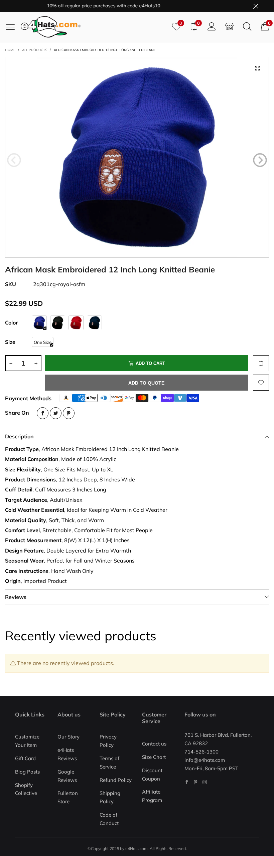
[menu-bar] (13, 26)
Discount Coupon (152, 774)
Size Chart (154, 757)
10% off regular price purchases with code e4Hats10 (94, 6)
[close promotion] (256, 6)
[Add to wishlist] (261, 383)
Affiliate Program (152, 796)
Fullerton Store (67, 797)
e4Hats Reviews (67, 754)
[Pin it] (69, 413)
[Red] (76, 322)
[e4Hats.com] (94, 27)
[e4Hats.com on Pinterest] (195, 782)
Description (19, 436)
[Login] (212, 26)
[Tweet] (55, 413)
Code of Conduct (109, 819)
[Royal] (39, 322)
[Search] (247, 26)
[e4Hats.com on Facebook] (186, 782)
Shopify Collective (26, 789)
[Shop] (229, 26)
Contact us (154, 743)
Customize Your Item (27, 740)
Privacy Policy (108, 740)
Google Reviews (67, 776)
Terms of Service (109, 762)
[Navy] (94, 322)
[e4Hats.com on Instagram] (205, 782)
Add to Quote (146, 383)
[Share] (42, 413)
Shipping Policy (110, 797)
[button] (14, 160)
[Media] (257, 68)
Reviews (15, 597)
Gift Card (25, 758)
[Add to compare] (261, 363)
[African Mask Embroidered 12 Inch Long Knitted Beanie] (137, 157)
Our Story (68, 736)
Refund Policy (116, 780)
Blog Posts (27, 772)
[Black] (57, 322)
